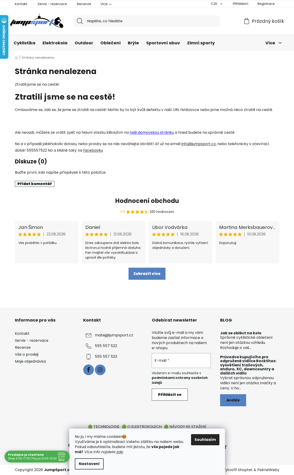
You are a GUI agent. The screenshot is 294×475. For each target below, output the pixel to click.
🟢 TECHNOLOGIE (103, 426)
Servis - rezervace (52, 4)
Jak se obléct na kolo (240, 333)
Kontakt (21, 4)
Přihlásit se (170, 394)
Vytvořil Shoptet (238, 469)
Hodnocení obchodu (147, 201)
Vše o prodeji (26, 354)
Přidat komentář (34, 183)
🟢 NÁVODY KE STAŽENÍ (185, 426)
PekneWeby (268, 469)
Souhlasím (205, 439)
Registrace (266, 3)
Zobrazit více (147, 273)
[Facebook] (88, 369)
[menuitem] (24, 43)
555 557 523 (106, 356)
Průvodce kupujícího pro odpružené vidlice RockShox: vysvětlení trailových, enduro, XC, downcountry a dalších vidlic (248, 365)
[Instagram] (100, 369)
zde (119, 452)
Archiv (233, 400)
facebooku (93, 150)
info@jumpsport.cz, (198, 143)
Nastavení (89, 463)
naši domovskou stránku (152, 132)
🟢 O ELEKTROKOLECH (142, 426)
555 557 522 (106, 345)
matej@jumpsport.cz (114, 335)
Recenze (84, 4)
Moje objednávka (30, 361)
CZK (214, 3)
